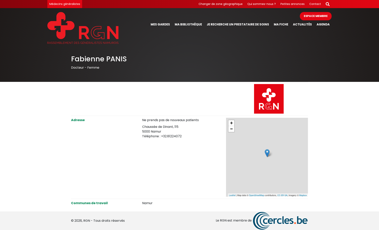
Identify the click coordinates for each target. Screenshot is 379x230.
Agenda (323, 24)
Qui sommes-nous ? (261, 4)
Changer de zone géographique (221, 4)
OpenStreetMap (256, 195)
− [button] (231, 128)
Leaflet (232, 195)
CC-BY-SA (282, 195)
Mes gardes (160, 24)
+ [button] (231, 123)
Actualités (302, 24)
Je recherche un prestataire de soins (238, 24)
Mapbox (303, 195)
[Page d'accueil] (82, 28)
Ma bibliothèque (188, 24)
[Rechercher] (328, 4)
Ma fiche (281, 24)
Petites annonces (292, 4)
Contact (315, 4)
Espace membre (316, 16)
